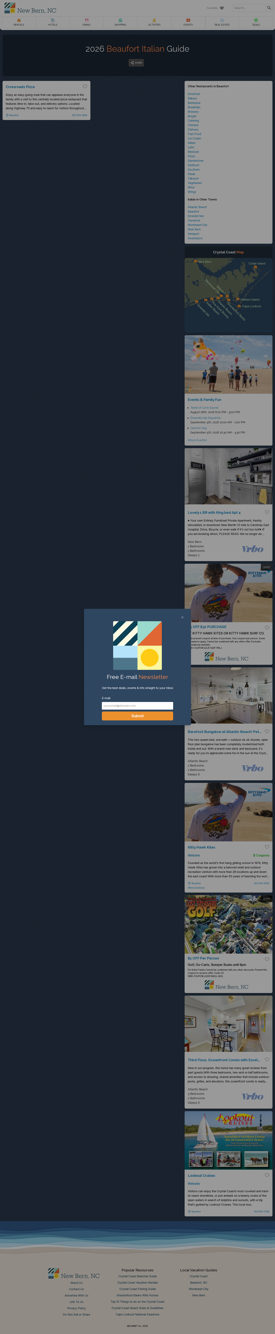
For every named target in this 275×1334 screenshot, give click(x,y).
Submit (137, 716)
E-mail (106, 698)
